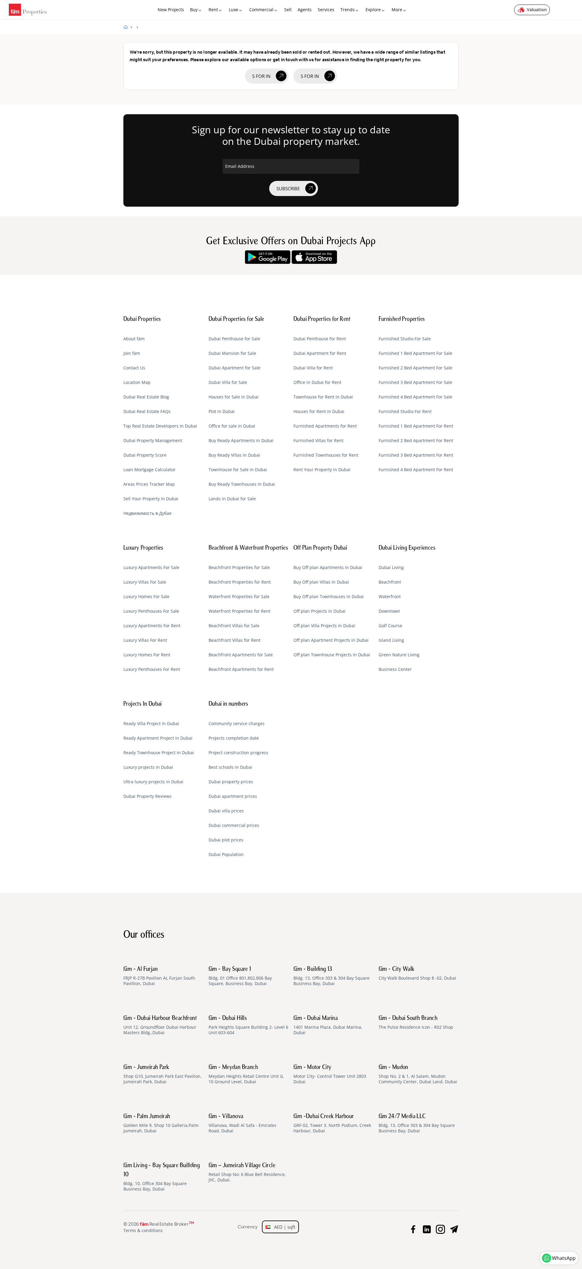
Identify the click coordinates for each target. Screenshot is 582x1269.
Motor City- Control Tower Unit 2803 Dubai (329, 1074)
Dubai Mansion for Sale (232, 353)
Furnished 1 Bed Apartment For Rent (416, 426)
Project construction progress (238, 752)
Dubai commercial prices (234, 825)
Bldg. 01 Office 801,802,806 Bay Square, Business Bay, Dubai (240, 976)
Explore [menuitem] (373, 9)
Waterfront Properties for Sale (239, 596)
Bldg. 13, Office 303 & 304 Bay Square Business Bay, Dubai (331, 976)
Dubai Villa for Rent (313, 368)
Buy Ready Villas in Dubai (234, 455)
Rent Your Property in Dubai (321, 469)
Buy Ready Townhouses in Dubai (242, 484)
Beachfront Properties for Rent (240, 582)
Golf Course (390, 625)
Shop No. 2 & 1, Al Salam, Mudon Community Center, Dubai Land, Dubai (418, 1074)
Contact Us (134, 368)
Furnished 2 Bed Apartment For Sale (415, 368)
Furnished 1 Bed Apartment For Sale (415, 353)
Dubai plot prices (226, 840)
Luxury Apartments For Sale (151, 567)
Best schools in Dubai (230, 767)
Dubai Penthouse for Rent (319, 338)
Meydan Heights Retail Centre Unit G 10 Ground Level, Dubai (246, 1074)
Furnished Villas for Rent (318, 440)
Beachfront (390, 582)
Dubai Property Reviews (147, 796)
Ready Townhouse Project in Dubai (158, 752)
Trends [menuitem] (347, 9)
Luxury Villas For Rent (145, 640)
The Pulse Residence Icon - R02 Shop (416, 1022)
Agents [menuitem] (305, 9)
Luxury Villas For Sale (144, 582)
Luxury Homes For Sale (146, 596)
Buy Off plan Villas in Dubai (321, 582)
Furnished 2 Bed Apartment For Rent (416, 440)
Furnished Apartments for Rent (325, 426)
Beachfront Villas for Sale (234, 625)
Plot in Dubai (222, 411)
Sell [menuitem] (288, 9)
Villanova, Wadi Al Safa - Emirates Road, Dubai (242, 1124)
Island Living (391, 640)
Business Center (395, 669)
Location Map (137, 382)
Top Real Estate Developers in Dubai (160, 426)
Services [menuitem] (326, 9)
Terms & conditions (143, 1230)
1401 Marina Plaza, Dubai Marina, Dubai (327, 1025)
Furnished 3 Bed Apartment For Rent (416, 455)
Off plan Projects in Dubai (319, 611)
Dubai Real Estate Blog (146, 397)
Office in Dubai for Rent (317, 382)
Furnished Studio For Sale (405, 338)
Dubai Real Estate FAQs (147, 411)
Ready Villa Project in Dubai (151, 723)
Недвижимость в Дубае (147, 513)
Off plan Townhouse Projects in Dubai (331, 655)
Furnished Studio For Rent (405, 411)
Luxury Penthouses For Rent (151, 669)
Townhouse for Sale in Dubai (238, 469)
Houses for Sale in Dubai (234, 397)
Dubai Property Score (144, 455)
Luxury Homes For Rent (146, 655)
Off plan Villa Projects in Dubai (324, 625)
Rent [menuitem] (213, 9)
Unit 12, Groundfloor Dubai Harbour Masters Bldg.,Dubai (160, 1025)
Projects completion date (234, 738)
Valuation (537, 9)
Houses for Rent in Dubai (318, 411)
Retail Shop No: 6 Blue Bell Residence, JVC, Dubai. (247, 1173)
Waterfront (390, 596)
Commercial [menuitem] (261, 9)
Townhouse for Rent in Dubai (323, 397)
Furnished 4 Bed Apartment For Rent (416, 469)
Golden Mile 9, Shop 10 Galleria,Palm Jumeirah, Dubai (161, 1124)
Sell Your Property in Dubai (150, 498)
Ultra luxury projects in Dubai (153, 781)
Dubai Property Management (152, 440)
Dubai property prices (231, 781)
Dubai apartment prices (233, 796)
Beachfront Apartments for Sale (241, 655)
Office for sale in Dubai (232, 426)
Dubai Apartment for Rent (319, 353)
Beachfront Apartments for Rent (241, 669)
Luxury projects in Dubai (148, 767)
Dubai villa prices (226, 811)
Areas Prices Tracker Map (149, 484)
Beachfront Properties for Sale (239, 567)
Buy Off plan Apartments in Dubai (327, 567)
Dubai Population (226, 854)
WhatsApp (564, 1258)
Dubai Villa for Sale (228, 382)
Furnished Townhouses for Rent (325, 455)
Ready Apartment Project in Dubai (157, 738)
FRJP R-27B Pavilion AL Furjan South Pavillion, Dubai (159, 976)
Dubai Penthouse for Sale (234, 338)
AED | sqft (282, 1227)
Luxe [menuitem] (233, 9)
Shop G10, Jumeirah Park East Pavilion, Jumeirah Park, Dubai (162, 1074)
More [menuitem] (397, 9)
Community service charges (237, 723)
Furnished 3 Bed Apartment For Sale (415, 382)
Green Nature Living (399, 655)
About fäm (134, 338)
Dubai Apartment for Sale (234, 368)
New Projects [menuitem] (171, 9)
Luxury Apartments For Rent (151, 625)
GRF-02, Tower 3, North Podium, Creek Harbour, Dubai (332, 1124)
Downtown (389, 611)
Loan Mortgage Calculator (149, 469)
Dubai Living (391, 567)
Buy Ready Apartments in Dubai (241, 440)
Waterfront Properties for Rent (239, 611)
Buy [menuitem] (194, 9)
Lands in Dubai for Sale (232, 498)
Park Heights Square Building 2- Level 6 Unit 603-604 (248, 1025)
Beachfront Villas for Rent (234, 640)
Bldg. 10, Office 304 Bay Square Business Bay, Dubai (161, 1177)
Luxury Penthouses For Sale (151, 611)
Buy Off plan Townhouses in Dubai (328, 596)
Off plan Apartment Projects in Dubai (331, 640)
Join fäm (131, 353)
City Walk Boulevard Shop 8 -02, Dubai (417, 973)
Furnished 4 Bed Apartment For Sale (415, 397)
